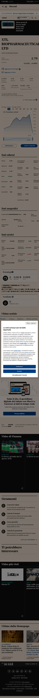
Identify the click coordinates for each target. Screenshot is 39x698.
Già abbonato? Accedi (19, 375)
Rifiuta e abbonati (31, 323)
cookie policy (23, 343)
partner (27, 352)
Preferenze (19, 366)
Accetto (19, 371)
